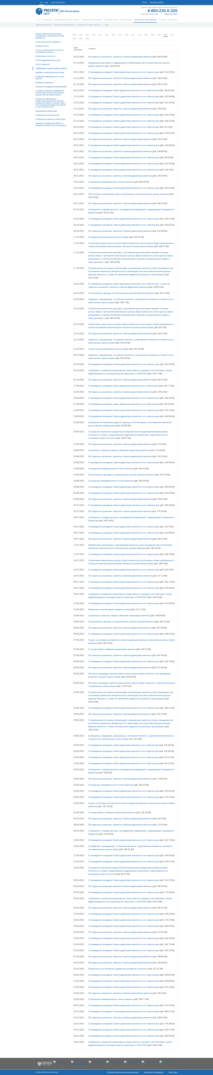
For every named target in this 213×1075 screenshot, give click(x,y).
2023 (94, 35)
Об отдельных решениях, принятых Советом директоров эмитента (120, 56)
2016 (139, 35)
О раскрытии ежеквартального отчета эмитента (110, 182)
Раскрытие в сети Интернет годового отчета (109, 609)
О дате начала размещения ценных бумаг (108, 349)
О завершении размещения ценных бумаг (108, 237)
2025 (81, 35)
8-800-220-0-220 (163, 11)
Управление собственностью (47, 115)
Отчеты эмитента (43, 64)
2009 (81, 38)
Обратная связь (170, 14)
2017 (133, 35)
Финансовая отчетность (45, 56)
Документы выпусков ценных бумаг (50, 72)
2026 (74, 35)
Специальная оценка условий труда (50, 119)
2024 (87, 35)
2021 (107, 35)
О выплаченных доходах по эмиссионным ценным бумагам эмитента (121, 474)
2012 (107, 25)
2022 (100, 35)
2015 (146, 35)
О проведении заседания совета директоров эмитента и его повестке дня (123, 90)
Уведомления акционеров (46, 111)
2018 (126, 35)
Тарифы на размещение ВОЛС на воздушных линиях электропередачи (51, 124)
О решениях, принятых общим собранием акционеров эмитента (119, 450)
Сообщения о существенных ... (89, 25)
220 (156, 14)
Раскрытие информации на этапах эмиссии (50, 78)
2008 (87, 38)
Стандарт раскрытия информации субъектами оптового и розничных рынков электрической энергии (50, 93)
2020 (113, 35)
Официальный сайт (44, 25)
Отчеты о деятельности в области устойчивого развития (50, 51)
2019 (120, 35)
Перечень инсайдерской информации (51, 87)
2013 (159, 35)
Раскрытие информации (64, 25)
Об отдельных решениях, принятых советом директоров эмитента (119, 511)
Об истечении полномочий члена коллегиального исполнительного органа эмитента (128, 194)
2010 (74, 38)
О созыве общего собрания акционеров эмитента (112, 649)
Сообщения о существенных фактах (51, 68)
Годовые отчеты (42, 46)
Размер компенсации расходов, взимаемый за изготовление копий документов (50, 36)
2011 (172, 35)
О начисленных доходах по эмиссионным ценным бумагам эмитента (121, 293)
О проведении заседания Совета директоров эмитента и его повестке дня (123, 72)
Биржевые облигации (44, 83)
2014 (152, 35)
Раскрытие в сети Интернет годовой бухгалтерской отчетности (118, 969)
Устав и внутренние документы (48, 42)
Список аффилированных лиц (48, 60)
